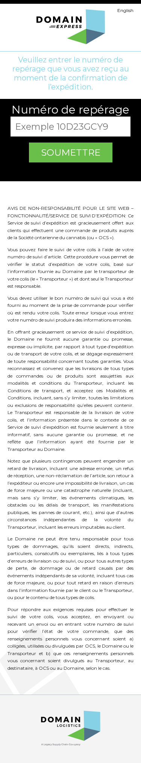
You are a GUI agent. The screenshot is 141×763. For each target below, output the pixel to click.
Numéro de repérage (70, 110)
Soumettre (70, 152)
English (125, 10)
